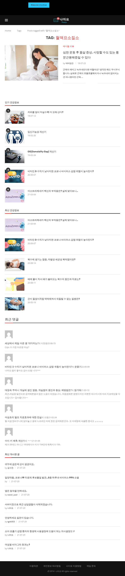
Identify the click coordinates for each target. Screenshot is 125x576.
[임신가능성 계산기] (14, 136)
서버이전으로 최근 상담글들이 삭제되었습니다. (29, 504)
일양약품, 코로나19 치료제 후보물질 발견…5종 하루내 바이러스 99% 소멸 (42, 477)
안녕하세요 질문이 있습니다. (19, 517)
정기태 (77, 390)
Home (8, 30)
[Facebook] (58, 10)
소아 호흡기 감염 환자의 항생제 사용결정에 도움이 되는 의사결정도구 (40, 531)
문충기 (78, 366)
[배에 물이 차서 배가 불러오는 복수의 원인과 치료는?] (14, 284)
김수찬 (10, 467)
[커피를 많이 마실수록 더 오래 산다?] (14, 117)
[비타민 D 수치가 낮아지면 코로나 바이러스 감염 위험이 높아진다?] (14, 176)
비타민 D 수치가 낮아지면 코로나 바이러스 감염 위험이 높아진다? (61, 171)
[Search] (118, 20)
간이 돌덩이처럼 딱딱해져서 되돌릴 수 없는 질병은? (54, 299)
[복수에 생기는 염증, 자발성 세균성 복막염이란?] (14, 264)
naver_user (12, 494)
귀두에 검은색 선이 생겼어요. (19, 464)
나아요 (10, 508)
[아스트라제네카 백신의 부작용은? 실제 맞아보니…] (14, 195)
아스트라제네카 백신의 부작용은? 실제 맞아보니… (53, 191)
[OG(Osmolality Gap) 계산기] (14, 156)
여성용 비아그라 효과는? (17, 544)
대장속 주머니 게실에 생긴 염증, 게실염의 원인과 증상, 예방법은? (38, 390)
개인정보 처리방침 (52, 565)
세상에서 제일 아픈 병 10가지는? (21, 343)
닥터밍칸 (69, 63)
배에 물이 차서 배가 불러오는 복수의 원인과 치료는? (54, 279)
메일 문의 (91, 565)
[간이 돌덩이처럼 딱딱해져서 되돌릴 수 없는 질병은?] (14, 303)
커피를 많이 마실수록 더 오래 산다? (45, 112)
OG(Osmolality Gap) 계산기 (42, 151)
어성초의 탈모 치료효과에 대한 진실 (23, 417)
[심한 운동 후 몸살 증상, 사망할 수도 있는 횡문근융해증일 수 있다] (31, 63)
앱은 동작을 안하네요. (16, 491)
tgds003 (11, 521)
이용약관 (33, 565)
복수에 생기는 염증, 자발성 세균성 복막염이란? (51, 259)
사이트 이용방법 (73, 565)
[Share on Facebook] (90, 83)
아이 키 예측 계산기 (15, 440)
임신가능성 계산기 (37, 132)
